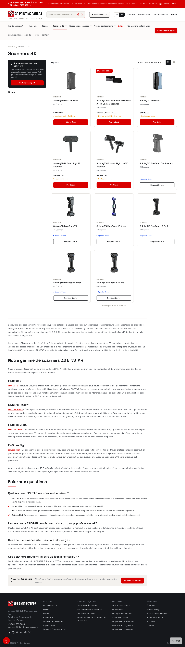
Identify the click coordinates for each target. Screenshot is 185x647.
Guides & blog (153, 609)
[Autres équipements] (115, 26)
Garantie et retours (121, 617)
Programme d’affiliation (122, 629)
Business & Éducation (87, 605)
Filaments (32, 26)
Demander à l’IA (100, 14)
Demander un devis (166, 30)
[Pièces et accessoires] (91, 26)
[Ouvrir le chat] (6, 640)
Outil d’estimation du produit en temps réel (91, 619)
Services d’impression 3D (19, 35)
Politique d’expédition (122, 613)
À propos (151, 605)
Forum (36, 35)
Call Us (28, 4)
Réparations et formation (138, 26)
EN (117, 14)
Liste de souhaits (160, 14)
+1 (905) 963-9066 (148, 4)
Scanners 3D (58, 26)
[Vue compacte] (174, 62)
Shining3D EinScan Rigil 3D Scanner (66, 165)
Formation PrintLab (155, 617)
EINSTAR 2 (13, 385)
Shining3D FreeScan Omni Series (156, 163)
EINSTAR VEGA (15, 429)
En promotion (49, 625)
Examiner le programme (122, 625)
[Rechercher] (82, 14)
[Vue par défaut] (168, 62)
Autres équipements (103, 26)
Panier (174, 14)
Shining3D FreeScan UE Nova (111, 226)
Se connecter (144, 14)
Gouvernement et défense (89, 609)
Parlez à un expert (27, 83)
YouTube (151, 621)
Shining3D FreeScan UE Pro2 (154, 226)
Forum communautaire (157, 613)
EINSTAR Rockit (15, 409)
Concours (151, 625)
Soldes (121, 26)
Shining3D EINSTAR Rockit (66, 100)
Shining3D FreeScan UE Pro (110, 282)
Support (131, 14)
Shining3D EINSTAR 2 (150, 100)
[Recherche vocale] (78, 15)
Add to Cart (71, 122)
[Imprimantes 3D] (24, 26)
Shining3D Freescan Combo (67, 282)
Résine (44, 26)
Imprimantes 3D (15, 26)
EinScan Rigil (14, 449)
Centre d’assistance (121, 605)
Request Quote (157, 185)
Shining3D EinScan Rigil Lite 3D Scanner (112, 165)
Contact (45, 35)
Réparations (117, 609)
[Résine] (49, 26)
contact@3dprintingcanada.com (23, 627)
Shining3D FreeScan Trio (65, 226)
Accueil (11, 46)
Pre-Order (157, 122)
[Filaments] (38, 26)
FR (122, 14)
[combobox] (65, 14)
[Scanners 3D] (66, 26)
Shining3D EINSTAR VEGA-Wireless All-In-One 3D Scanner (114, 102)
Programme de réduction (123, 621)
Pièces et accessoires (79, 26)
